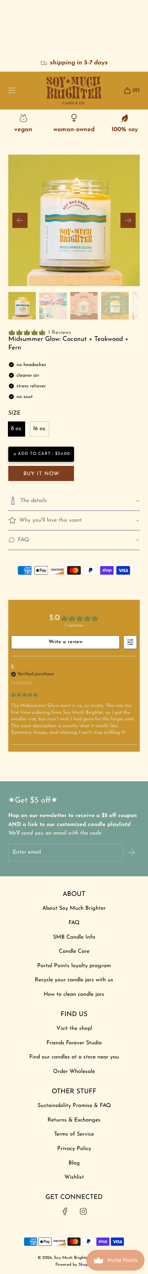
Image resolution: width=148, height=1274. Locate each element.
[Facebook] (65, 1211)
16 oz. (39, 428)
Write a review (66, 642)
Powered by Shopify (74, 1265)
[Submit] (131, 852)
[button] (20, 220)
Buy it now (41, 474)
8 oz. (16, 428)
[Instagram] (83, 1211)
